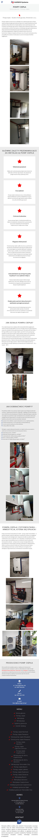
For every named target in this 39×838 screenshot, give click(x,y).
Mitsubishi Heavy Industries (8, 670)
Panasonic (18, 670)
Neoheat (25, 670)
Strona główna (14, 9)
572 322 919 (20, 695)
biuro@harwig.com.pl (19, 703)
